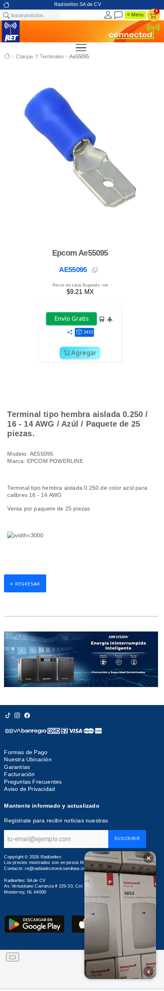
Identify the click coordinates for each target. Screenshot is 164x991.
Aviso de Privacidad (29, 789)
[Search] (6, 15)
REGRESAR (25, 583)
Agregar (84, 352)
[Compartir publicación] (69, 332)
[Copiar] (95, 270)
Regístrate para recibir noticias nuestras (56, 820)
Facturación (19, 774)
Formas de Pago (25, 752)
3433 (88, 332)
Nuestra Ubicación (27, 759)
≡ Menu (135, 15)
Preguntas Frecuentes (33, 782)
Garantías (17, 767)
